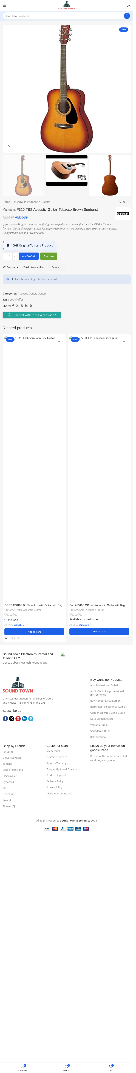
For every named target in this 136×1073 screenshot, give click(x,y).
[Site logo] (66, 5)
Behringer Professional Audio (107, 706)
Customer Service (56, 757)
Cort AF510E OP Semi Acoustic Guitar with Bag (97, 605)
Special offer (15, 299)
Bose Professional (13, 769)
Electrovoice (10, 776)
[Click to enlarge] (9, 146)
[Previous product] (120, 202)
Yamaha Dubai (99, 725)
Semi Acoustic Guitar (91, 609)
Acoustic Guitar (27, 293)
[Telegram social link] (31, 305)
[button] (34, 631)
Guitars (45, 201)
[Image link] (18, 685)
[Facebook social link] (13, 305)
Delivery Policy (54, 781)
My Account (53, 751)
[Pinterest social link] (22, 305)
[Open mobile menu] (4, 5)
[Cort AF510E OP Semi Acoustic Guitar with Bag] (99, 469)
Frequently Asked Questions (63, 769)
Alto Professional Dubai (104, 685)
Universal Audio (12, 757)
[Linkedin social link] (26, 305)
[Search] (127, 16)
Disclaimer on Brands (59, 793)
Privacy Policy (54, 787)
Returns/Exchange (57, 763)
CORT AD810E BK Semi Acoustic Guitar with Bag (33, 605)
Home (6, 201)
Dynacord (8, 782)
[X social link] (17, 305)
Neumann (9, 794)
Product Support (56, 775)
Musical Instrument (26, 201)
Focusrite (8, 751)
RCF (5, 788)
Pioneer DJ (9, 806)
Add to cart (28, 256)
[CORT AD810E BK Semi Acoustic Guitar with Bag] (34, 469)
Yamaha (7, 763)
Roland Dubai (98, 737)
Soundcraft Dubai (100, 731)
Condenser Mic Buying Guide (107, 712)
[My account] (128, 5)
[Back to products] (124, 202)
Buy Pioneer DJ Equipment (105, 700)
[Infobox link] (34, 656)
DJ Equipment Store (102, 718)
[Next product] (128, 202)
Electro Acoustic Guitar (27, 609)
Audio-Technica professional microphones (107, 693)
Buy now (49, 256)
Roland (7, 800)
